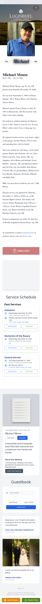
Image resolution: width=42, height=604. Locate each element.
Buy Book (22, 438)
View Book (10, 438)
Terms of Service (27, 594)
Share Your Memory (14, 471)
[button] (21, 552)
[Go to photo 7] (21, 564)
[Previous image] (4, 552)
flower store (26, 236)
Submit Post (21, 507)
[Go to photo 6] (20, 564)
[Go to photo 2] (15, 564)
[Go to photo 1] (13, 564)
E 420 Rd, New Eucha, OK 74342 (20, 367)
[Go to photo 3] (16, 564)
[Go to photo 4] (17, 564)
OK (10, 344)
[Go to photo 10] (25, 564)
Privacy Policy (15, 594)
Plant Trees (29, 326)
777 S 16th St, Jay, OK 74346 (19, 322)
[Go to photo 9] (24, 564)
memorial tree (28, 232)
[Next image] (37, 552)
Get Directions (12, 326)
